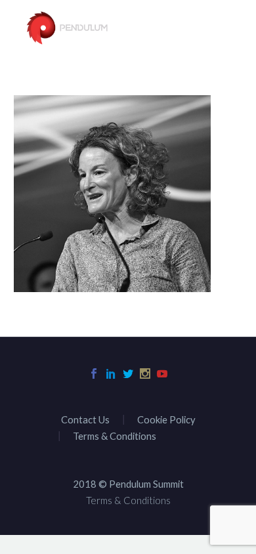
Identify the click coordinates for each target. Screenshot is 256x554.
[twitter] (128, 373)
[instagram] (145, 373)
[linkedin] (111, 373)
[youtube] (162, 373)
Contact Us (85, 420)
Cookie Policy (166, 420)
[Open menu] (223, 29)
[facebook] (94, 373)
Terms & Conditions (114, 436)
